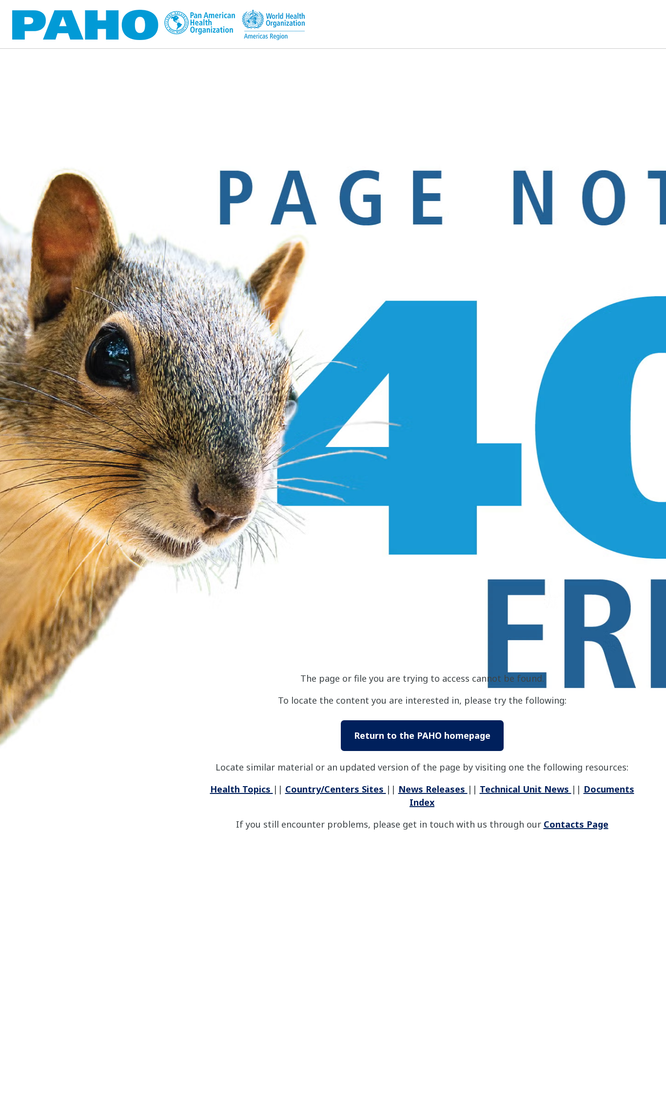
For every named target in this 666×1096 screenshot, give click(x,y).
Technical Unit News (525, 789)
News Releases (433, 789)
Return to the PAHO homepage (422, 735)
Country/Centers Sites (335, 789)
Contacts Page (576, 824)
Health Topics (241, 789)
